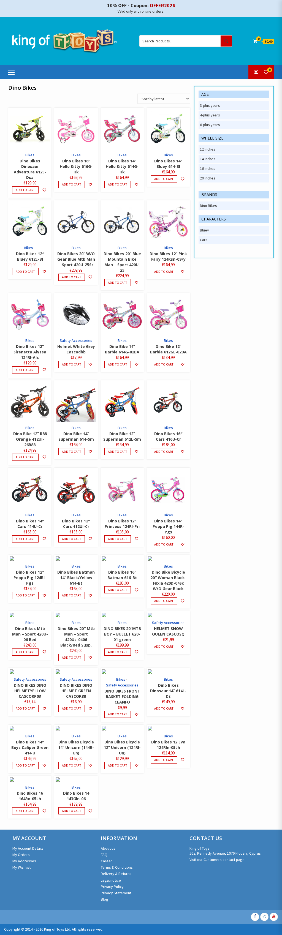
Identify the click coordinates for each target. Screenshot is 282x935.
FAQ (104, 854)
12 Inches (207, 149)
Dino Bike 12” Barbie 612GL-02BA (168, 349)
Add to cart (25, 190)
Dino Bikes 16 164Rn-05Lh (30, 795)
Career (106, 860)
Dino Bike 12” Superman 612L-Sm (122, 436)
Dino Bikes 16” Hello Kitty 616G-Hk (76, 166)
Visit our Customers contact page (217, 859)
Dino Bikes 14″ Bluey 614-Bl (168, 163)
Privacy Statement (116, 892)
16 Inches (207, 168)
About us (108, 848)
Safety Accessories (76, 340)
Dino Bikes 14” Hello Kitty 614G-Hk (122, 166)
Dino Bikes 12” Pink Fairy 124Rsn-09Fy (168, 256)
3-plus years (210, 105)
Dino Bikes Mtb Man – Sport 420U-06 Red (30, 634)
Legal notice (111, 880)
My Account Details (28, 848)
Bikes (29, 154)
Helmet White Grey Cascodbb (76, 349)
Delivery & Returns (116, 873)
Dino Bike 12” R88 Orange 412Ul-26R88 (30, 439)
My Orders (21, 854)
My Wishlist (21, 867)
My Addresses (24, 860)
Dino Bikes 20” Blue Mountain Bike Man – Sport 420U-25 (122, 262)
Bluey (204, 230)
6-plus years (210, 124)
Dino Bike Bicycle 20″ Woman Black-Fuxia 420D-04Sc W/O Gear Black (168, 580)
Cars (203, 239)
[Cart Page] (255, 41)
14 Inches (207, 158)
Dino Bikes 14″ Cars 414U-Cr (30, 523)
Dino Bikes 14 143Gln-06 (76, 795)
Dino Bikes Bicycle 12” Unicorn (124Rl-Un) (122, 747)
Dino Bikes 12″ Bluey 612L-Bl (30, 256)
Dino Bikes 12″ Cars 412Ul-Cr (76, 523)
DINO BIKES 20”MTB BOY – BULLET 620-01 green (122, 634)
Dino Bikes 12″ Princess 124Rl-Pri (122, 523)
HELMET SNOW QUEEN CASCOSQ (168, 631)
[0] (266, 72)
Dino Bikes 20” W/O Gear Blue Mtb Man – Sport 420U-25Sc (76, 259)
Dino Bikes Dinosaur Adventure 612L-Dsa (30, 169)
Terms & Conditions (117, 867)
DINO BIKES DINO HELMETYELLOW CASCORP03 (30, 691)
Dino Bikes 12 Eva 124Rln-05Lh (168, 744)
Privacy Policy (112, 886)
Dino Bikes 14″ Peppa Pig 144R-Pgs (168, 526)
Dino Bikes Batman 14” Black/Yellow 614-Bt (76, 577)
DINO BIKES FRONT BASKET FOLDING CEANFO (122, 696)
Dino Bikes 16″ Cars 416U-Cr (168, 436)
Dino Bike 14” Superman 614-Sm (76, 436)
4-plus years (210, 115)
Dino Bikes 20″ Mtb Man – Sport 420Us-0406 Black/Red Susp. (76, 637)
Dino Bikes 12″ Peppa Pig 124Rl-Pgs (29, 577)
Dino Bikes (208, 205)
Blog (104, 899)
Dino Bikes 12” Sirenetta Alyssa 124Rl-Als (29, 352)
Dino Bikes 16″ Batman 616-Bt (122, 574)
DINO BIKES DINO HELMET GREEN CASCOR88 (76, 691)
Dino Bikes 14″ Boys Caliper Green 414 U (29, 747)
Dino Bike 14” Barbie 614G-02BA (122, 349)
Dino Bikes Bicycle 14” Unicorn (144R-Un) (76, 747)
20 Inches (207, 178)
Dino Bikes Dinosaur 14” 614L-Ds (168, 691)
